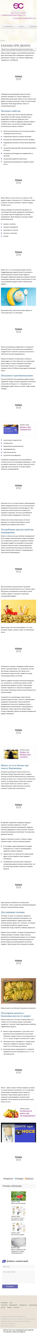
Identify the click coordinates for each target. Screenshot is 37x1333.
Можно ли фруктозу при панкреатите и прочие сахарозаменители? (18, 1251)
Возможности (23, 1305)
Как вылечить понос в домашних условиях (17, 1219)
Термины (9, 1307)
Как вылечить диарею (17, 1234)
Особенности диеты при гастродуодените (27, 1113)
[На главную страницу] (18, 13)
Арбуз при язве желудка (18, 1203)
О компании (8, 26)
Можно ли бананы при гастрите (25, 754)
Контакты (16, 1307)
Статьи (21, 26)
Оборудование (13, 1305)
